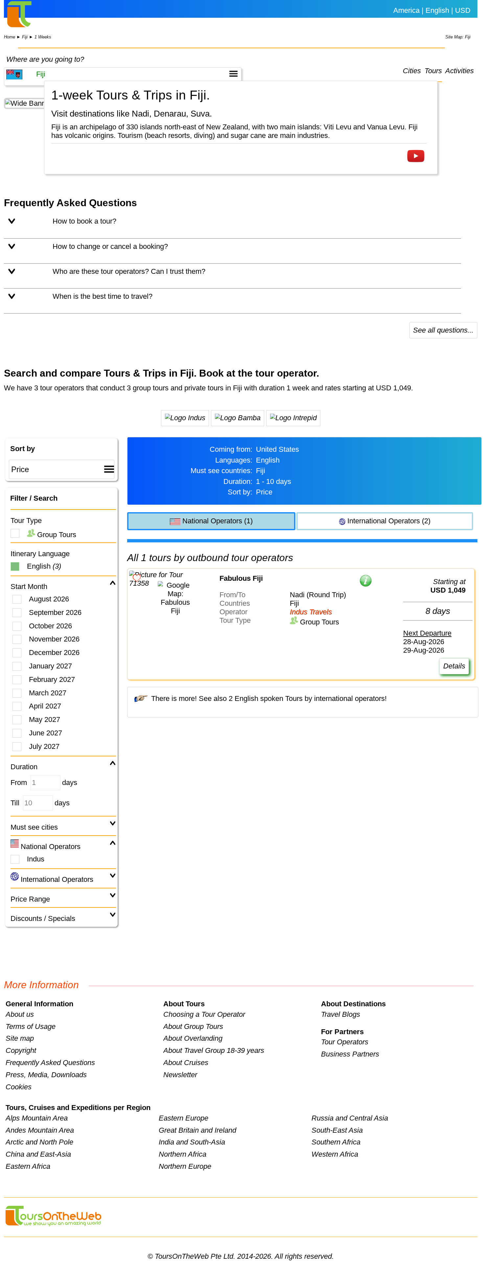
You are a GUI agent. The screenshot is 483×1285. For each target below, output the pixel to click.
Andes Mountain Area (40, 1130)
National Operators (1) (216, 521)
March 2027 (47, 693)
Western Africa (334, 1154)
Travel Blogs (340, 1014)
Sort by (22, 449)
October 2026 (50, 626)
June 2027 (45, 733)
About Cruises (185, 1062)
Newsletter (180, 1075)
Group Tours (55, 535)
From (19, 782)
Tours (433, 71)
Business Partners (350, 1054)
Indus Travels (311, 612)
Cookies (19, 1087)
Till (15, 803)
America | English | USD (432, 10)
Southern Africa (335, 1142)
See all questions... (443, 330)
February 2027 (52, 679)
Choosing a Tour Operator (204, 1014)
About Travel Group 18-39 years (213, 1050)
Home (9, 36)
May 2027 (44, 719)
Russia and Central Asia (349, 1118)
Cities (412, 71)
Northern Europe (185, 1166)
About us (20, 1014)
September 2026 (55, 612)
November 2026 (54, 639)
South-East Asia (337, 1130)
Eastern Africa (28, 1166)
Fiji (25, 36)
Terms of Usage (31, 1026)
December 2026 (54, 652)
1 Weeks (42, 36)
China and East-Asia (38, 1154)
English (44, 566)
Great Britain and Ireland (197, 1130)
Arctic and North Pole (39, 1142)
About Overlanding (192, 1038)
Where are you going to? (45, 59)
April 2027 (45, 706)
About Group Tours (193, 1026)
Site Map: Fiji (458, 36)
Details (454, 666)
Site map (20, 1038)
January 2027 (50, 666)
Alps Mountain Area (37, 1118)
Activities (459, 71)
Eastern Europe (183, 1118)
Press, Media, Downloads (46, 1075)
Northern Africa (182, 1154)
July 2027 (44, 746)
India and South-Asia (192, 1142)
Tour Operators (344, 1042)
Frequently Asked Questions (50, 1062)
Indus (35, 859)
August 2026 (49, 599)
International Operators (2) (387, 521)
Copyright (21, 1050)
